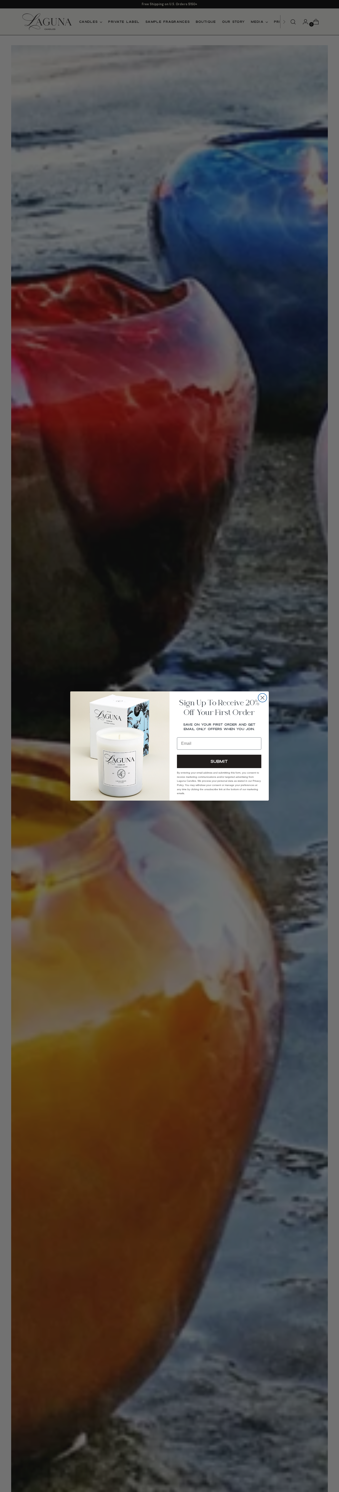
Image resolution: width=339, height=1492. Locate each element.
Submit (219, 761)
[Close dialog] (262, 697)
